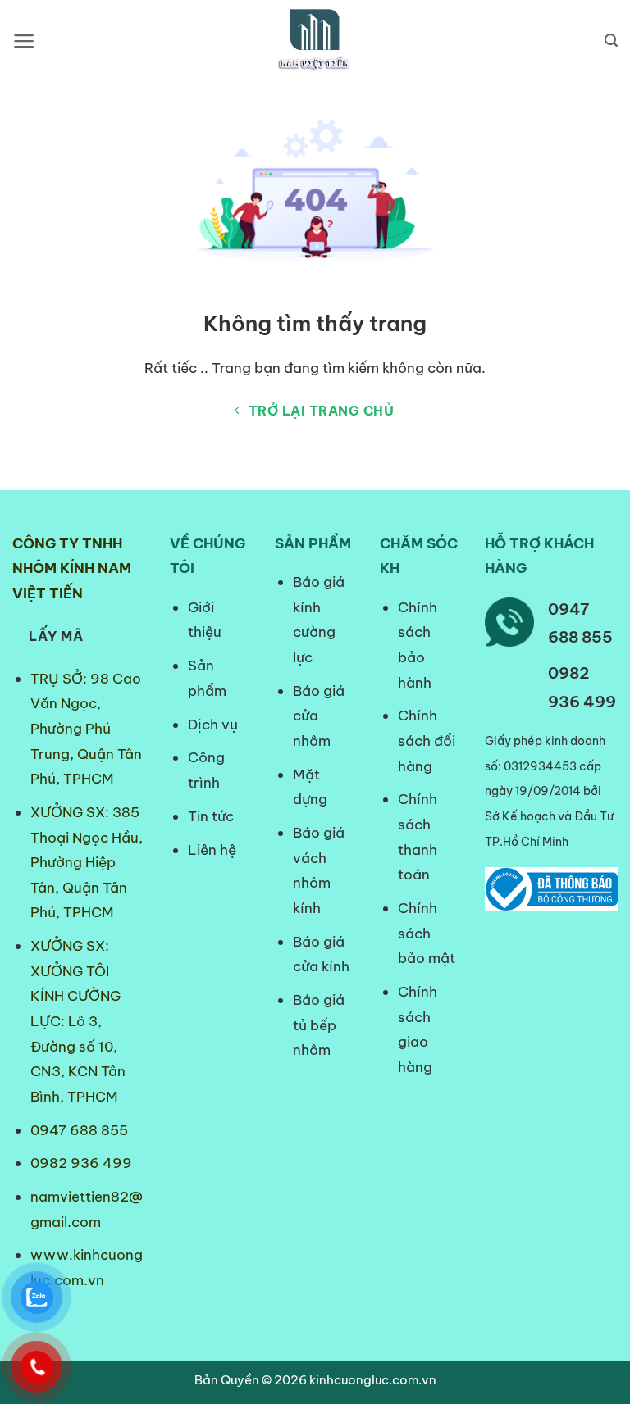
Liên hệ (212, 850)
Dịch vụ (213, 725)
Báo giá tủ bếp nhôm (319, 1025)
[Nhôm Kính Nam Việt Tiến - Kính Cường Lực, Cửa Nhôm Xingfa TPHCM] (315, 41)
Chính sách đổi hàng (426, 741)
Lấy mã (56, 636)
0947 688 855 (79, 1130)
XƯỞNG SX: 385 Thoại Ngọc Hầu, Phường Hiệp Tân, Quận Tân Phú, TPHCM (86, 862)
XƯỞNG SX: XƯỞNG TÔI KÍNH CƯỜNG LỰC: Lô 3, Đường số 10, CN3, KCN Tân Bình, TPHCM (78, 1021)
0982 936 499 (81, 1163)
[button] (24, 41)
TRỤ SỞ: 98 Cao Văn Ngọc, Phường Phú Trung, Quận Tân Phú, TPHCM (86, 729)
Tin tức (211, 816)
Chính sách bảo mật (426, 933)
